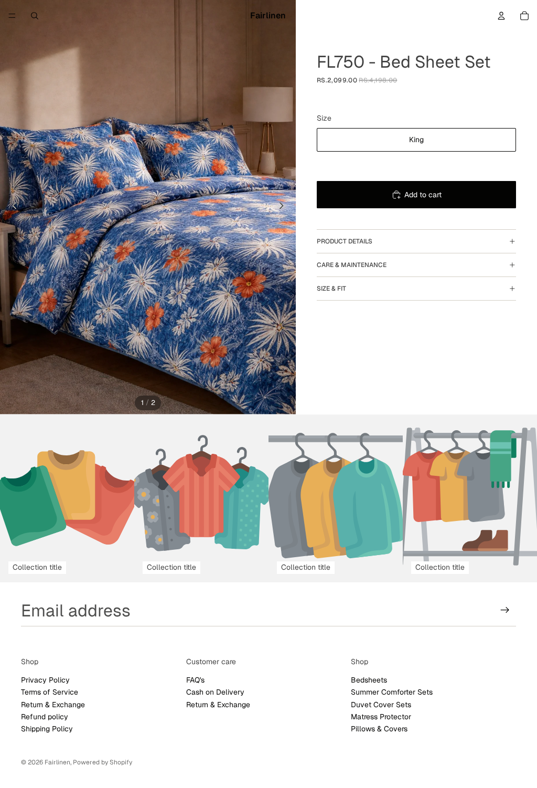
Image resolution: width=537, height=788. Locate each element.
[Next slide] (284, 207)
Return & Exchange (53, 704)
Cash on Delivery (215, 692)
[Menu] (12, 16)
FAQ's (195, 680)
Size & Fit (331, 288)
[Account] (501, 15)
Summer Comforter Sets (392, 692)
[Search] (34, 15)
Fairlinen (57, 762)
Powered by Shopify (102, 762)
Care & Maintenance (351, 265)
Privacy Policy (45, 680)
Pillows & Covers (379, 728)
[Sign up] (505, 610)
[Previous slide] (11, 207)
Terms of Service (49, 692)
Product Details (344, 241)
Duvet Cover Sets (381, 704)
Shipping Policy (47, 728)
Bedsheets (369, 680)
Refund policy (44, 716)
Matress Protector (381, 716)
